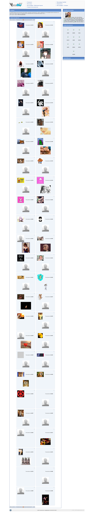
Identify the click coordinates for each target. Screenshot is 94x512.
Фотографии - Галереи (62, 5)
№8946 (73, 32)
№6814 (73, 47)
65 (34, 19)
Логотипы (29, 3)
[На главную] (15, 6)
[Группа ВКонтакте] (10, 510)
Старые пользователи (32, 7)
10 (20, 19)
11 (21, 19)
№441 (79, 32)
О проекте (29, 2)
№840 (68, 47)
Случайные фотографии (68, 10)
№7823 (79, 47)
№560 (68, 32)
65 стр (11, 19)
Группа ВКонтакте (67, 58)
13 (24, 19)
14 (26, 19)
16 (29, 19)
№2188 (73, 54)
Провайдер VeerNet (61, 2)
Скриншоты (59, 3)
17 (31, 19)
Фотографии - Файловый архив (35, 5)
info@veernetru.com (80, 510)
